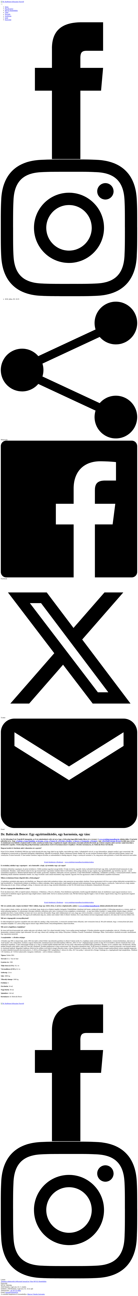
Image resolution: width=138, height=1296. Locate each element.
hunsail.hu (25, 1281)
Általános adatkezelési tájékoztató (11, 1281)
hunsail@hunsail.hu (11, 1292)
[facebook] (69, 158)
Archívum (8, 16)
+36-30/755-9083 (15, 1290)
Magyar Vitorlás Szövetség (36, 1294)
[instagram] (69, 295)
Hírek (6, 7)
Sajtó (6, 18)
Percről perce (9, 9)
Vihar (6, 12)
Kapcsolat (8, 20)
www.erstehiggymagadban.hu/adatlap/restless (79, 862)
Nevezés (7, 14)
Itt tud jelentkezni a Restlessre (53, 862)
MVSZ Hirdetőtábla (11, 10)
